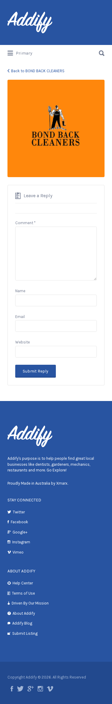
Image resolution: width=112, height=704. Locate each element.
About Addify (24, 613)
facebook (11, 688)
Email (20, 316)
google (30, 688)
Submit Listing (25, 633)
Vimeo (18, 552)
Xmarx (61, 483)
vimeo (50, 688)
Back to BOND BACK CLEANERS (38, 71)
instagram (40, 688)
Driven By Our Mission (30, 603)
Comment (25, 223)
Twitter (19, 512)
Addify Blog (22, 623)
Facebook (19, 522)
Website (22, 342)
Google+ (20, 532)
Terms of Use (23, 593)
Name (20, 291)
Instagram (21, 542)
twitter (20, 688)
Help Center (23, 583)
